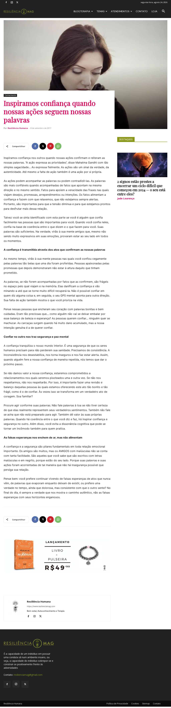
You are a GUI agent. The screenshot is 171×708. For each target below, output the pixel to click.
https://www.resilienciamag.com (41, 606)
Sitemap (146, 703)
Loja (154, 11)
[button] (163, 11)
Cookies (135, 703)
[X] (17, 2)
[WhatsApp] (58, 146)
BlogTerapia (82, 11)
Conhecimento (10, 95)
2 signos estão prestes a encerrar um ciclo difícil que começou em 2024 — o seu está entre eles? (141, 187)
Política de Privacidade (117, 703)
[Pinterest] (50, 146)
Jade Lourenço (125, 198)
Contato (142, 11)
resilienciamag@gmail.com (28, 674)
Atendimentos (120, 11)
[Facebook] (6, 2)
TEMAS (101, 11)
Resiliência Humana (18, 128)
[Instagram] (11, 2)
